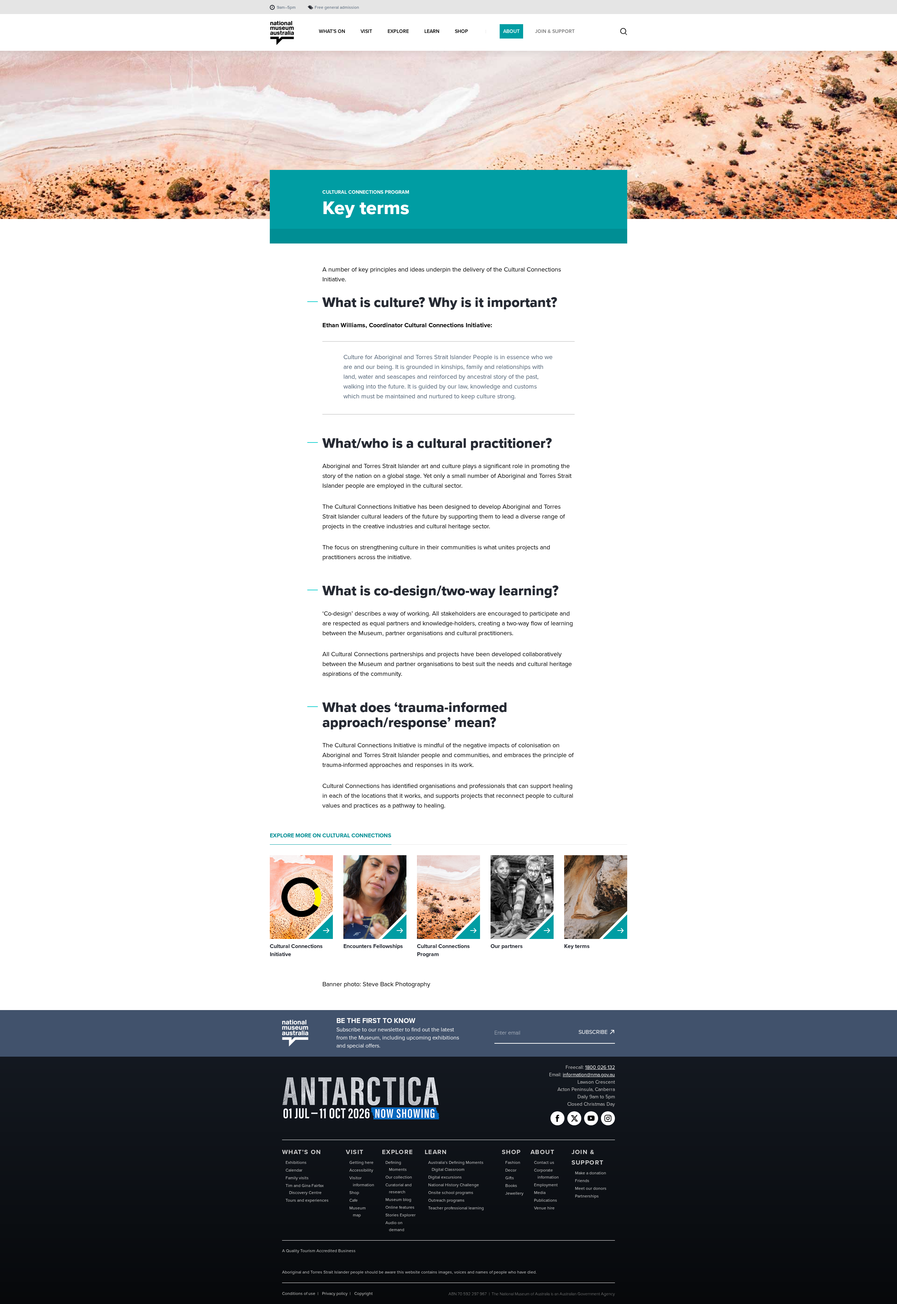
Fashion (512, 1162)
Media (540, 1192)
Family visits (297, 1178)
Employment (546, 1185)
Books (511, 1185)
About (542, 1152)
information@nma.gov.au (589, 1074)
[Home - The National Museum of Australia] (282, 33)
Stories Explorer (400, 1215)
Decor (510, 1170)
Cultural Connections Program (365, 192)
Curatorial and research (398, 1188)
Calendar (294, 1170)
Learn (436, 1152)
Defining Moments (396, 1166)
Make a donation (590, 1173)
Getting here (361, 1162)
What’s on (301, 1152)
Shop (354, 1192)
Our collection (398, 1177)
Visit (354, 1152)
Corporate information (546, 1173)
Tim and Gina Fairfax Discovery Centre (305, 1189)
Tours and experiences (307, 1200)
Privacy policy (335, 1293)
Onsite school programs (450, 1192)
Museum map (357, 1211)
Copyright (363, 1293)
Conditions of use (298, 1293)
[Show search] (623, 32)
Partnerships (587, 1196)
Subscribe (593, 1032)
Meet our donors (591, 1188)
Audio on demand (394, 1226)
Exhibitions (296, 1162)
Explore (397, 1152)
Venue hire (544, 1208)
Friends (582, 1181)
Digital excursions (445, 1177)
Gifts (509, 1178)
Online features (400, 1207)
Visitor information (361, 1181)
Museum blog (398, 1199)
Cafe (353, 1200)
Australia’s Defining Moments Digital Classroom (456, 1166)
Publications (545, 1200)
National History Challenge (453, 1185)
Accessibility (361, 1170)
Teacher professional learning (456, 1208)
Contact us (544, 1162)
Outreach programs (446, 1200)
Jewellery (514, 1193)
